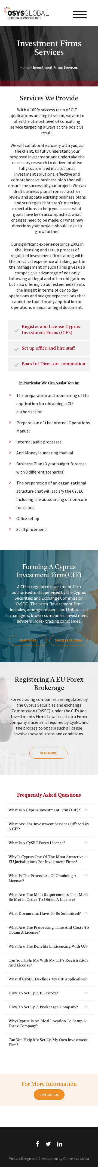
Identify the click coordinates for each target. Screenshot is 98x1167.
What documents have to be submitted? (44, 914)
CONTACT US (49, 1095)
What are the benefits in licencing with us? (47, 946)
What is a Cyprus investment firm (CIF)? (44, 810)
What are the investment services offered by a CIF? (48, 826)
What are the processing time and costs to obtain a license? (48, 930)
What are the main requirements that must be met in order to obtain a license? (48, 897)
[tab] (49, 810)
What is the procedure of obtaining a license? (42, 878)
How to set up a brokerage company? (43, 1007)
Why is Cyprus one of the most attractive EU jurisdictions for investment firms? (46, 859)
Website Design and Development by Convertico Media (49, 1158)
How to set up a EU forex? (33, 993)
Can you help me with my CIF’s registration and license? (48, 963)
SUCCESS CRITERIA (68, 640)
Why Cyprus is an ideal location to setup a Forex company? (47, 1023)
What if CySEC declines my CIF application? (47, 979)
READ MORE (28, 640)
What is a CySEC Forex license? (36, 843)
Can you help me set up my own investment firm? (48, 1042)
